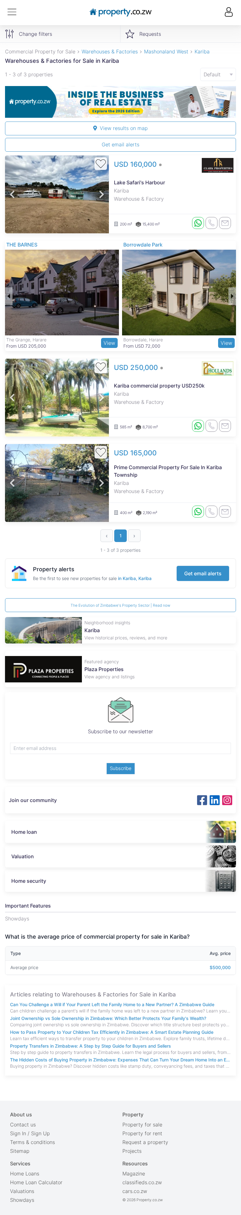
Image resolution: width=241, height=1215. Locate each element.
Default (212, 74)
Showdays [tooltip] (17, 918)
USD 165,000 (135, 453)
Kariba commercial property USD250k (159, 385)
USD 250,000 (137, 367)
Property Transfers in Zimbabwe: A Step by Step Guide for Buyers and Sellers (90, 1046)
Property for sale (142, 1124)
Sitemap (19, 1151)
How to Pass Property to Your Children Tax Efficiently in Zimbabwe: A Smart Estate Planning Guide (111, 1032)
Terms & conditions (32, 1142)
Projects (132, 1151)
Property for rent (142, 1133)
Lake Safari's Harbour (139, 182)
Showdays (22, 1200)
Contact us (23, 1124)
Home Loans (24, 1173)
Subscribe (120, 768)
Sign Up (40, 1133)
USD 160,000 (136, 164)
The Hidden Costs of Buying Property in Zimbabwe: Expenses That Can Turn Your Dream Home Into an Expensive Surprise (120, 1059)
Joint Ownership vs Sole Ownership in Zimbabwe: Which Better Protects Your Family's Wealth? (108, 1018)
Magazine (133, 1173)
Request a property (145, 1142)
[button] (12, 194)
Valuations (22, 1191)
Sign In (18, 1133)
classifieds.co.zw (142, 1182)
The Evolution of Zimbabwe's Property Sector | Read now (120, 605)
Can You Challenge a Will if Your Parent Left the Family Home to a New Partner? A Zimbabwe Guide (112, 1004)
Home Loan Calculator (36, 1182)
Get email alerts (120, 144)
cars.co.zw (134, 1191)
